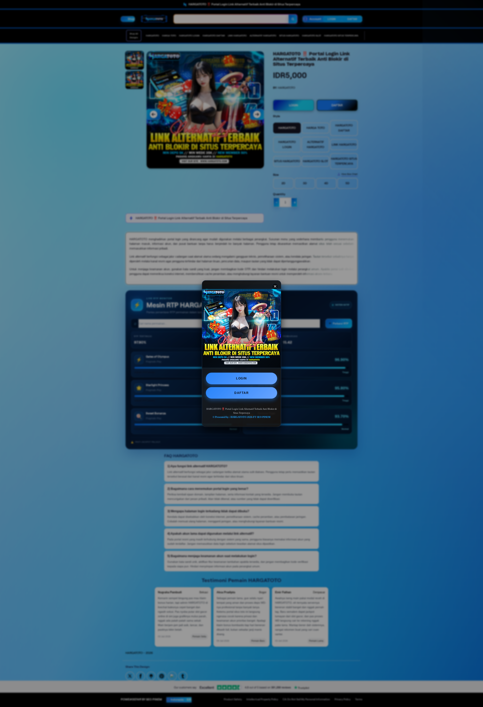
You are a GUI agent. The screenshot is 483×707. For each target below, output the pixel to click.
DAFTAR (241, 392)
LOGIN (241, 378)
